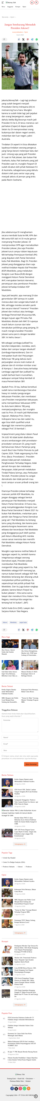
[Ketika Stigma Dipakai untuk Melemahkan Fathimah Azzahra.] (7, 782)
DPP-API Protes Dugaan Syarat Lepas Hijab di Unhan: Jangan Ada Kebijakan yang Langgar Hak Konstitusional (25, 833)
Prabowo (29, 867)
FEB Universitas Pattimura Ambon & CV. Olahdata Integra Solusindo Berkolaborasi (21, 1018)
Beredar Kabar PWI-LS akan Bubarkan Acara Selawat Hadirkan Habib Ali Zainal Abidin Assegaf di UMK (25, 821)
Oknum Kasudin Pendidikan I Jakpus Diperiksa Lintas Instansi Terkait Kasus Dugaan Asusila (22, 1059)
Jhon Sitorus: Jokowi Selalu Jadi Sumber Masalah (8, 652)
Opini (26, 32)
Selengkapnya (19, 844)
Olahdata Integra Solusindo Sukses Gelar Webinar (20, 1026)
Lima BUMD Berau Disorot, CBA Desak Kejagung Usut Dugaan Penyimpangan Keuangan (25, 970)
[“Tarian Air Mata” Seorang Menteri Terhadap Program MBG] (7, 913)
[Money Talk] (10, 2)
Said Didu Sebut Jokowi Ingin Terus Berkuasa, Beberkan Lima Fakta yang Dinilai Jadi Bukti (10, 674)
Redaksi (28, 1081)
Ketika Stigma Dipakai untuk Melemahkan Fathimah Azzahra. (9, 692)
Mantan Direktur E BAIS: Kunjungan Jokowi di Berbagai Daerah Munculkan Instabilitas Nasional (29, 674)
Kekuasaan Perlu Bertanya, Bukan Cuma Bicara (29, 691)
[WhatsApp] (24, 1089)
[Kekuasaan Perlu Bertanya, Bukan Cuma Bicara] (7, 893)
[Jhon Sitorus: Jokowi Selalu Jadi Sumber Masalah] (10, 643)
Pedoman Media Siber (17, 1081)
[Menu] (3, 2)
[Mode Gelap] (32, 2)
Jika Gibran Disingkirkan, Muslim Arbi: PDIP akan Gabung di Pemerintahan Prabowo (29, 653)
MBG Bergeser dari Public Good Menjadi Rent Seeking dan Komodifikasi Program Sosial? (10, 700)
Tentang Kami (11, 1078)
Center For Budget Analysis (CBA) (14, 862)
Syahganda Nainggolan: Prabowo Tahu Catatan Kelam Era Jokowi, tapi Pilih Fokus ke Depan (26, 802)
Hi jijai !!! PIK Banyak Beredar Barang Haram (22, 1052)
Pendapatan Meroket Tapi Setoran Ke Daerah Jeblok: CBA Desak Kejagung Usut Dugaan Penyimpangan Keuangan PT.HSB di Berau (26, 949)
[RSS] (28, 1089)
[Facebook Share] (19, 39)
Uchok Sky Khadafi (9, 858)
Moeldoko (13, 622)
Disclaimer (29, 1078)
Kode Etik (21, 1078)
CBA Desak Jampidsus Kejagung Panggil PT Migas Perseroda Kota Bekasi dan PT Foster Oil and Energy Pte (26, 993)
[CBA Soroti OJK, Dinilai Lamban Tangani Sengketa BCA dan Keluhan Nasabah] (7, 793)
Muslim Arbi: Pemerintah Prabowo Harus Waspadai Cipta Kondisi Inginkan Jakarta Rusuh (25, 960)
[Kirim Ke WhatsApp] (36, 39)
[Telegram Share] (32, 39)
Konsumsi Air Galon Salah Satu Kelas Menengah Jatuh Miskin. (20, 1034)
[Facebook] (12, 1089)
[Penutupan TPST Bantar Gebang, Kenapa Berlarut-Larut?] (7, 923)
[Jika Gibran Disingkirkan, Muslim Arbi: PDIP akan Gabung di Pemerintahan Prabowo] (29, 644)
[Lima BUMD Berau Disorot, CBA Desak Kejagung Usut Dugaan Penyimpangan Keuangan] (7, 971)
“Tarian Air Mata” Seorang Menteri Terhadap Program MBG (29, 700)
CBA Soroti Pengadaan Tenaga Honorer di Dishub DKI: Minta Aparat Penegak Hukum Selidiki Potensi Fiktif (24, 981)
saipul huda (23, 622)
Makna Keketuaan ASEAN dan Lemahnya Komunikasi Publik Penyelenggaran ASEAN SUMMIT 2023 (22, 1043)
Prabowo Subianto (9, 867)
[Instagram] (20, 1089)
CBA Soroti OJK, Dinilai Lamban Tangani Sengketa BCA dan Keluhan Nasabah (25, 792)
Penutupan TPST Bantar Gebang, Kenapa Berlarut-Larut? (24, 921)
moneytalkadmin (17, 32)
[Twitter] (16, 1089)
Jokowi (5, 622)
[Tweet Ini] (23, 39)
